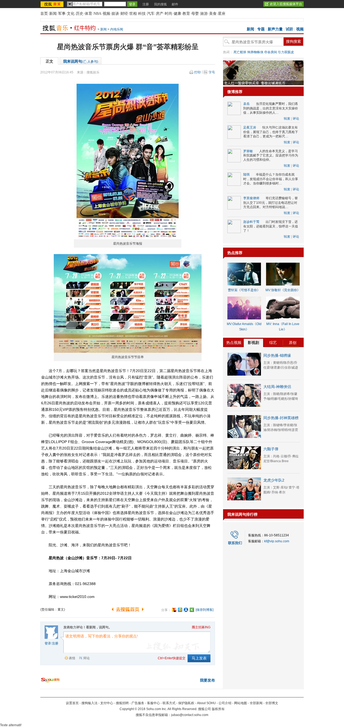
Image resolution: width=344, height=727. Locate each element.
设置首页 (72, 703)
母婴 (195, 14)
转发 (287, 118)
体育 (88, 14)
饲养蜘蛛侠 (255, 52)
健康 (177, 14)
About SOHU (206, 703)
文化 (70, 14)
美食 (213, 14)
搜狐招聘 (122, 703)
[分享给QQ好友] (180, 610)
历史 (79, 14)
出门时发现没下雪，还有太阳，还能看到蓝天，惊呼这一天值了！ (270, 226)
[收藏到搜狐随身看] (192, 610)
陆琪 (246, 174)
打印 (197, 72)
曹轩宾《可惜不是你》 (244, 290)
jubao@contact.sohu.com (189, 715)
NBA (97, 14)
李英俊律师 (251, 198)
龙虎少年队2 (273, 480)
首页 (44, 14)
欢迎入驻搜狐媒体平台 (286, 4)
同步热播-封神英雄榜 (281, 418)
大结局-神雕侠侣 (277, 386)
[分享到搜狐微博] (174, 610)
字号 (212, 72)
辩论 (86, 658)
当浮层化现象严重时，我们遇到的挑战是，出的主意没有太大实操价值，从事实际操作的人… (270, 108)
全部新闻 (256, 703)
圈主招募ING (201, 627)
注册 (145, 4)
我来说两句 (80, 61)
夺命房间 (270, 52)
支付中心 (106, 703)
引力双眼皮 (286, 52)
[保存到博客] (204, 610)
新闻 (53, 14)
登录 (48, 643)
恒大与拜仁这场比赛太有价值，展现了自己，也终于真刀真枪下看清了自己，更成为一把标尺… (270, 132)
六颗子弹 (270, 449)
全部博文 (271, 703)
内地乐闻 (116, 29)
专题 (261, 29)
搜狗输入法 (89, 703)
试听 (289, 29)
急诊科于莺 (251, 222)
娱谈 (115, 14)
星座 (221, 14)
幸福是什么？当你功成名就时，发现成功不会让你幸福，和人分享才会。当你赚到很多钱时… (270, 179)
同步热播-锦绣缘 (277, 355)
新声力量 (275, 29)
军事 (62, 14)
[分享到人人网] (186, 610)
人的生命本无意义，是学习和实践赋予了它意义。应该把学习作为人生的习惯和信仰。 (270, 155)
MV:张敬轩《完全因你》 (283, 290)
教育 (186, 14)
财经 (124, 14)
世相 (133, 14)
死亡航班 (240, 52)
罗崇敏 (248, 151)
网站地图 (240, 703)
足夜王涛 (249, 127)
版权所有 (218, 709)
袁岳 (246, 104)
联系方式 (169, 703)
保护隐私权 (186, 703)
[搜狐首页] (52, 4)
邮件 (175, 4)
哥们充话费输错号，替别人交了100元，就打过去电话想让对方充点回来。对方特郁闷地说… (270, 202)
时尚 (168, 14)
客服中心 (153, 703)
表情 (72, 658)
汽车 (151, 14)
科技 (142, 14)
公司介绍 (224, 703)
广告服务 (137, 703)
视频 (106, 14)
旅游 (204, 14)
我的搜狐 (160, 4)
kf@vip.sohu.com (276, 541)
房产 (159, 14)
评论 (296, 118)
